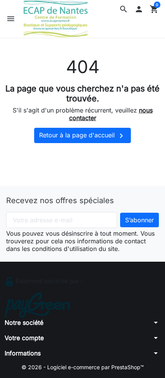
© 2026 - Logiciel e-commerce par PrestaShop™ (82, 367)
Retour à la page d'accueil (82, 135)
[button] (123, 9)
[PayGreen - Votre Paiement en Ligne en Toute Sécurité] (37, 304)
